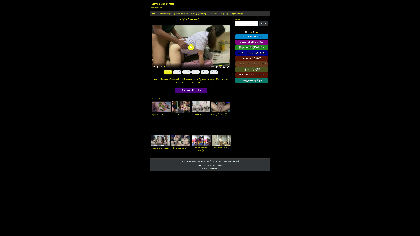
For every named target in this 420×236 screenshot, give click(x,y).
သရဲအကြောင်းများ (237, 13)
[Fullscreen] (227, 67)
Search (237, 20)
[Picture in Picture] (224, 67)
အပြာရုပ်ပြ (224, 13)
